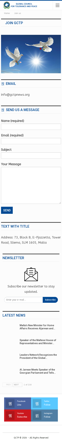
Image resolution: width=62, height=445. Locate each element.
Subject (6, 150)
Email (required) (12, 135)
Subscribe (50, 299)
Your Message (11, 164)
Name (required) (12, 121)
